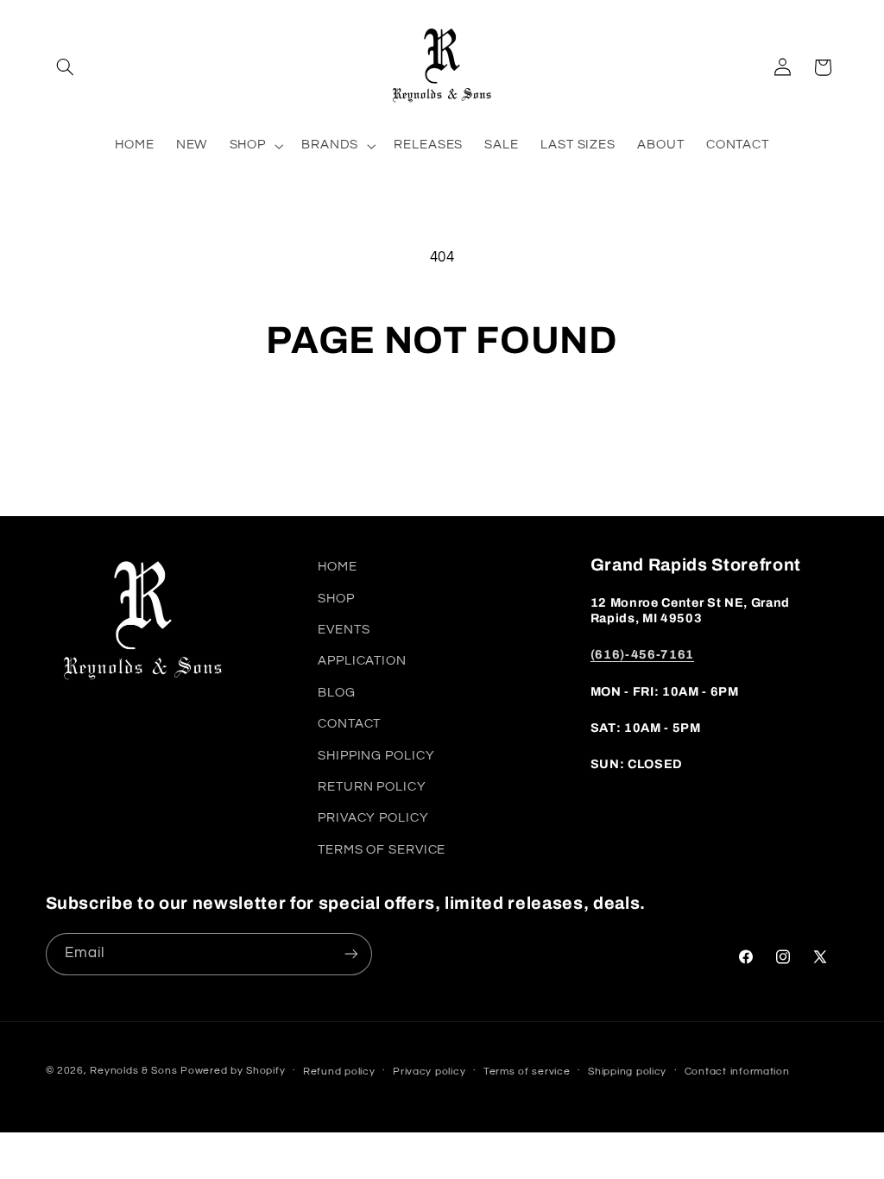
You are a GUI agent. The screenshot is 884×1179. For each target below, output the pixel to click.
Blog (337, 692)
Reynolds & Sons (133, 1070)
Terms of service (527, 1071)
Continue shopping (442, 431)
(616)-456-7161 (642, 654)
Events (343, 629)
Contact (349, 723)
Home (337, 566)
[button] (65, 67)
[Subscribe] (350, 954)
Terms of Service (381, 849)
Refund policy (339, 1071)
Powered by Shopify (232, 1070)
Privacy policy (429, 1071)
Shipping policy (627, 1071)
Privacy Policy (373, 817)
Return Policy (372, 786)
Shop (336, 598)
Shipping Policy (376, 755)
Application (362, 660)
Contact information (737, 1071)
